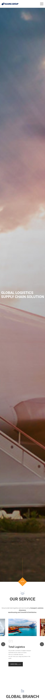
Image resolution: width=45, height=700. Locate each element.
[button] (3, 644)
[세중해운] (10, 4)
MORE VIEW (13, 664)
